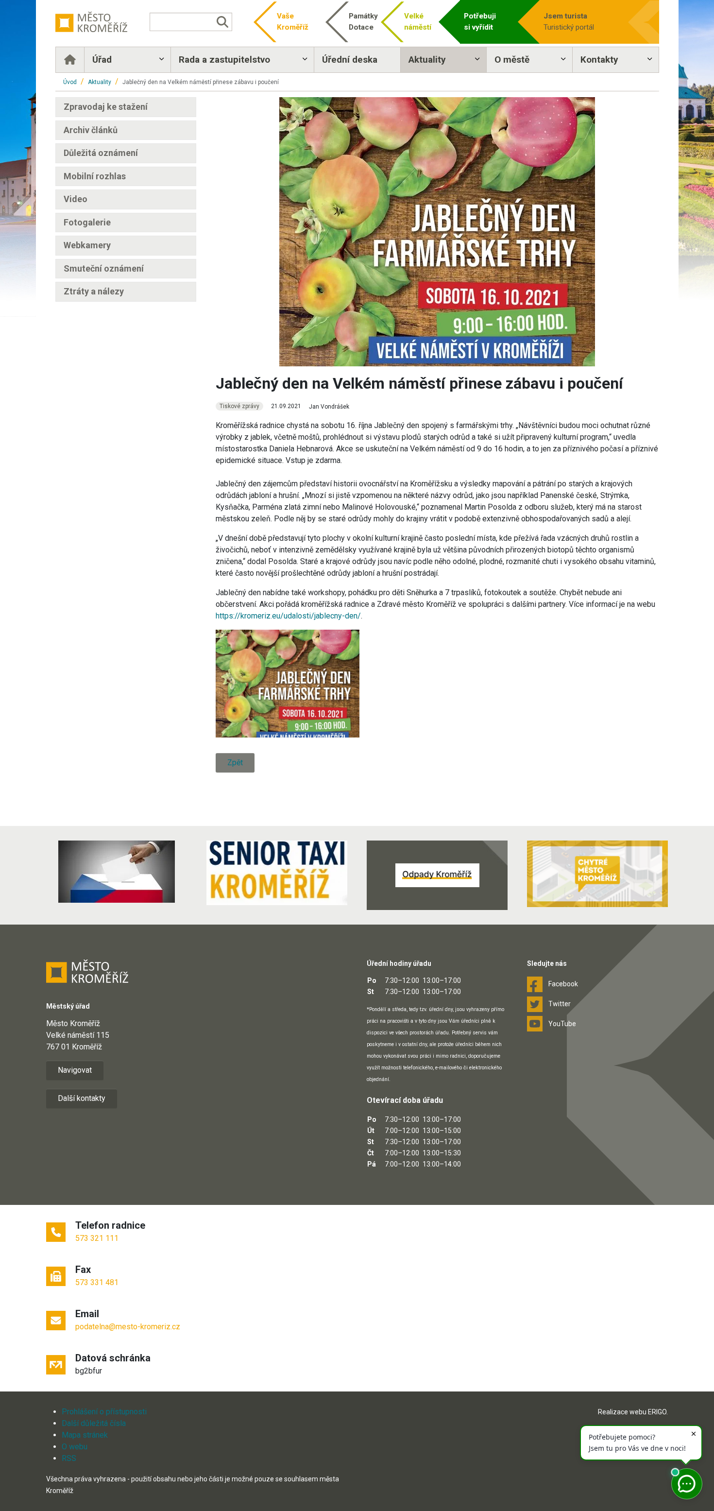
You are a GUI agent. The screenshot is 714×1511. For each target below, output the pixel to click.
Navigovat (75, 1070)
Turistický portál (569, 22)
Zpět (235, 762)
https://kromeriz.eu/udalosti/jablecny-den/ (288, 615)
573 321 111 (97, 1238)
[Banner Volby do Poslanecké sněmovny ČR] (116, 872)
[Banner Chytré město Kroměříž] (597, 874)
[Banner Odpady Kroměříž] (437, 875)
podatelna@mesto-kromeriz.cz (127, 1326)
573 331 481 (97, 1282)
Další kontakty (81, 1098)
